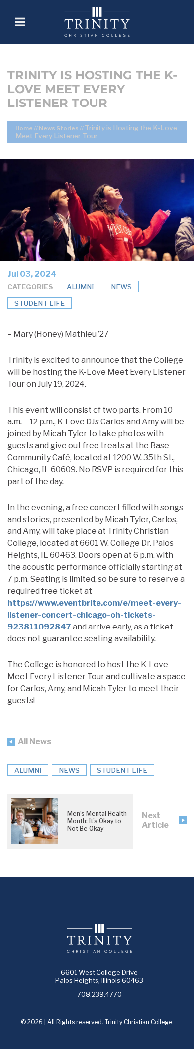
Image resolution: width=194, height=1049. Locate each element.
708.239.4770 (99, 994)
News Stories (59, 128)
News (121, 287)
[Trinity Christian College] (109, 22)
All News (34, 741)
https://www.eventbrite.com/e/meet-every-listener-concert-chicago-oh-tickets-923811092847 (94, 614)
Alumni (80, 287)
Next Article (155, 820)
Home (24, 128)
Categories (30, 286)
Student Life (39, 303)
